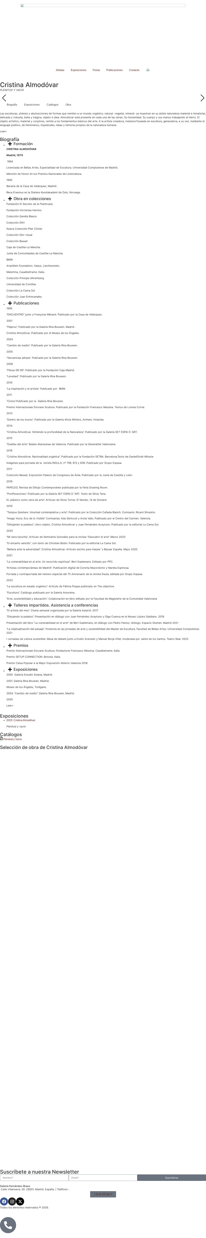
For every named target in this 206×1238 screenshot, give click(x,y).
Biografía (12, 104)
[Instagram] (12, 1201)
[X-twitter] (20, 1201)
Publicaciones (114, 70)
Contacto (134, 70)
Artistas (60, 70)
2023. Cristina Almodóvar (20, 720)
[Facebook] (4, 1201)
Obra (68, 104)
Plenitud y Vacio (12, 739)
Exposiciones (78, 70)
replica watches (24, 1177)
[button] (202, 98)
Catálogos (52, 104)
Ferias (96, 70)
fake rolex (56, 1177)
